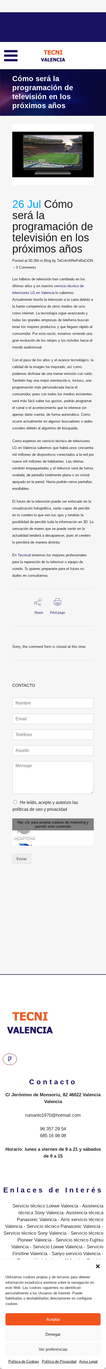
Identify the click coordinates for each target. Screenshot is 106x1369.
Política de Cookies (23, 1361)
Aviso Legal (88, 1361)
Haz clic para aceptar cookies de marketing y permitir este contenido (53, 824)
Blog (47, 261)
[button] (98, 1266)
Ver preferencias (53, 1349)
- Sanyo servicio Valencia (73, 1253)
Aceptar (53, 1319)
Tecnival (24, 555)
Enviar (22, 859)
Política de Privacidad (59, 1361)
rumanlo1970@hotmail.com (53, 1115)
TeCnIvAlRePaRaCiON (75, 261)
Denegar (53, 1334)
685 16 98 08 (53, 1135)
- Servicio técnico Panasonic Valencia (61, 1226)
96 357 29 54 (53, 1128)
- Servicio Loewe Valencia (55, 1246)
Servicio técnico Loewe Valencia (45, 1206)
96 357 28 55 (33, 25)
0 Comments (26, 267)
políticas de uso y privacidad (40, 809)
